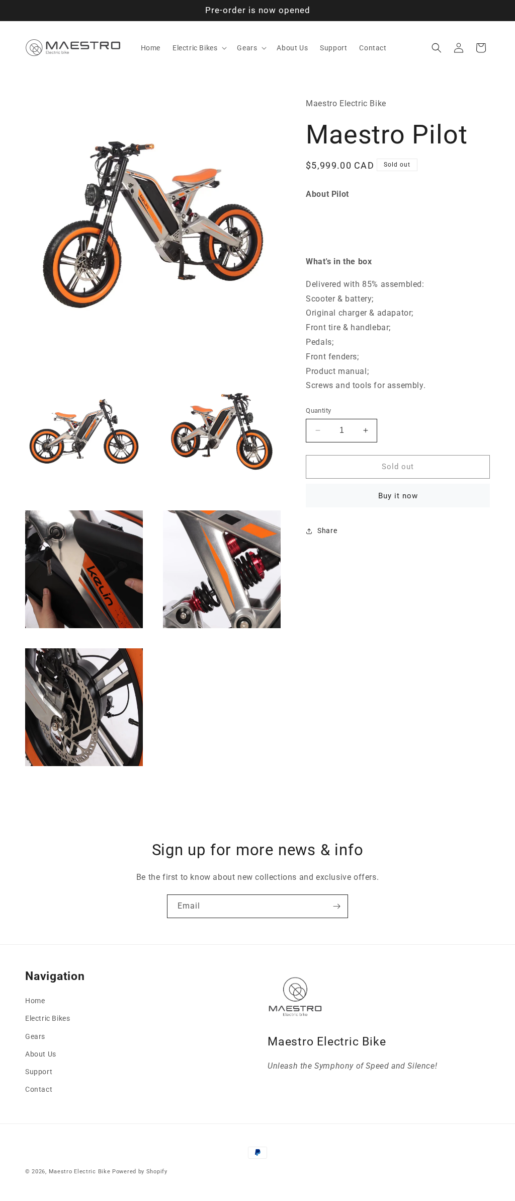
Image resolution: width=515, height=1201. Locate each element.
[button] (198, 47)
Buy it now (398, 495)
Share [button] (327, 531)
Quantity (318, 410)
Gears (35, 1036)
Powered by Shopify (139, 1171)
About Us (40, 1054)
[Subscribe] (336, 906)
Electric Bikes (47, 1018)
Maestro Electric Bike (80, 1171)
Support (38, 1072)
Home (35, 1001)
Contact (38, 1089)
